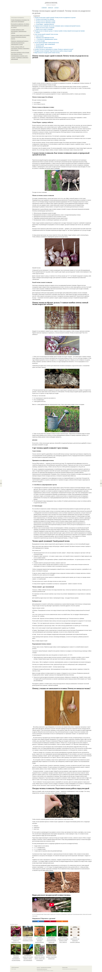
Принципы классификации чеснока (45, 37)
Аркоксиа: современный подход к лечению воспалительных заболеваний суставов (19, 43)
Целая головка (34, 915)
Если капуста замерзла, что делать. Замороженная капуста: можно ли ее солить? (20, 25)
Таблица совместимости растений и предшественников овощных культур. (20, 37)
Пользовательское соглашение (46, 967)
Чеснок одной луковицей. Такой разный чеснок (47, 42)
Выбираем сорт (40, 46)
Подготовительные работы (77, 914)
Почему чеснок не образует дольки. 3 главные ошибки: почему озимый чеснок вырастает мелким (60, 31)
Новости (50, 7)
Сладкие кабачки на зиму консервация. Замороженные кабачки (18, 31)
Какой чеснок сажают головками (44, 29)
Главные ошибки (47, 914)
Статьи (56, 7)
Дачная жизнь (51, 2)
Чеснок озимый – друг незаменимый (45, 44)
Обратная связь (65, 967)
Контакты (38, 967)
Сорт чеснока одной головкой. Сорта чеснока (46, 34)
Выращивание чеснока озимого (44, 47)
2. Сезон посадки (40, 41)
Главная (44, 7)
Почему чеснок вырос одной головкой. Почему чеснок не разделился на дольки (55, 17)
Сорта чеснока (40, 36)
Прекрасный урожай (39, 914)
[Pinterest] (50, 921)
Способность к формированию (61, 914)
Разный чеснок (70, 914)
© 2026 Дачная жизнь (15, 967)
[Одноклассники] (62, 921)
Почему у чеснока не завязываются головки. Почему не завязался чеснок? (54, 49)
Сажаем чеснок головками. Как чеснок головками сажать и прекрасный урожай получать (57, 26)
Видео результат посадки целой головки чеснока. (47, 52)
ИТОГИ (38, 32)
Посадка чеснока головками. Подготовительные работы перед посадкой (53, 51)
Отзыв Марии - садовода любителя (45, 24)
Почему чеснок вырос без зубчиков (45, 19)
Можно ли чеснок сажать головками (45, 27)
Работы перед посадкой (87, 914)
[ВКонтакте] (38, 921)
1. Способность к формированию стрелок (46, 39)
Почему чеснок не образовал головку (45, 21)
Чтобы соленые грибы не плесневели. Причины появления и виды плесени (20, 48)
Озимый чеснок (53, 914)
